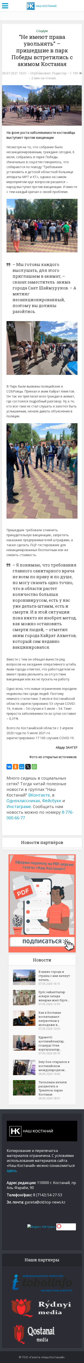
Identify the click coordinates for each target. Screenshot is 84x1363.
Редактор (59, 73)
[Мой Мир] (21, 766)
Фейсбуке (51, 800)
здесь (12, 1170)
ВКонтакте (39, 795)
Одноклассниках (23, 800)
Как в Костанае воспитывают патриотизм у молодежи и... (50, 1018)
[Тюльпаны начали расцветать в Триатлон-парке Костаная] (26, 1087)
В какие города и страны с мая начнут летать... (54, 976)
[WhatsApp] (34, 766)
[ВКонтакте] (9, 766)
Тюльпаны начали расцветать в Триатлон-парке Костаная (53, 1088)
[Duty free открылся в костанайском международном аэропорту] (26, 1067)
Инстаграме (18, 806)
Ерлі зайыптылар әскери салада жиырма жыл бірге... (54, 996)
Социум (42, 31)
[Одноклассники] (15, 766)
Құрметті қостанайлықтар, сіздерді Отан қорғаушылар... (51, 1043)
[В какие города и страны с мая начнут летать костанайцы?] (26, 977)
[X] (28, 766)
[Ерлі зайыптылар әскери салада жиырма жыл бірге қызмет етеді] (26, 997)
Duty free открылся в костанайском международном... (54, 1066)
